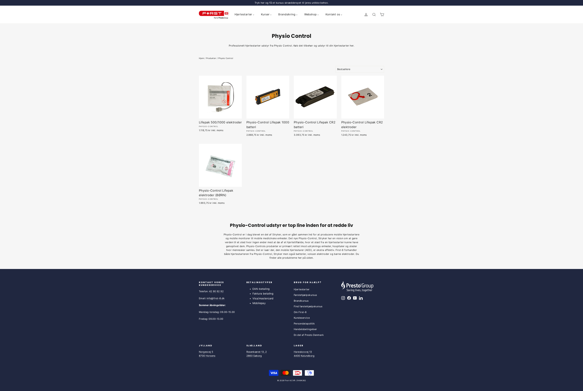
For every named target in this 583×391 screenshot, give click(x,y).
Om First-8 (300, 312)
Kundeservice (302, 317)
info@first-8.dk (216, 298)
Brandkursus (301, 300)
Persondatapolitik (304, 323)
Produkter (211, 58)
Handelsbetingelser (305, 329)
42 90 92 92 (216, 291)
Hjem (201, 58)
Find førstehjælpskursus (308, 306)
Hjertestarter (302, 289)
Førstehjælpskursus (305, 295)
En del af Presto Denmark (309, 335)
